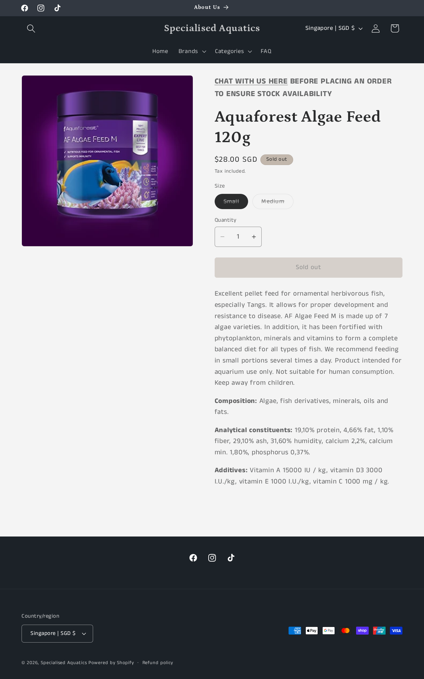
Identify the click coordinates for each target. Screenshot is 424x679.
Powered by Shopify (111, 662)
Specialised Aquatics (64, 662)
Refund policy (158, 662)
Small (236, 203)
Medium (277, 203)
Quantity (226, 220)
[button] (31, 28)
